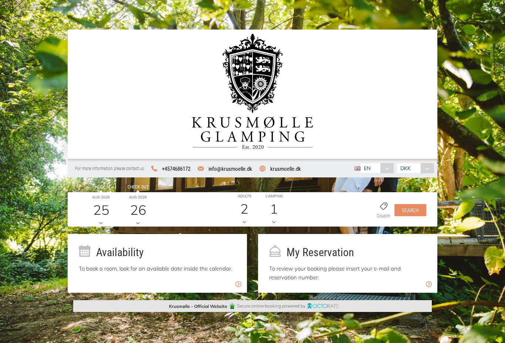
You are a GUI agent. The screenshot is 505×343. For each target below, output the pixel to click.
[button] (410, 209)
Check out (138, 186)
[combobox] (376, 168)
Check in (101, 186)
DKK (405, 168)
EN (367, 168)
